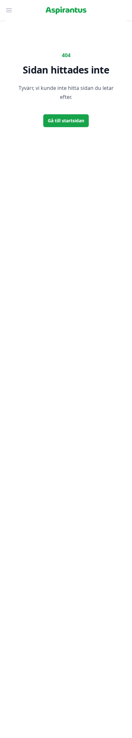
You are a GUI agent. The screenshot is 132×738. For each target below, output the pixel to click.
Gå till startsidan (66, 120)
